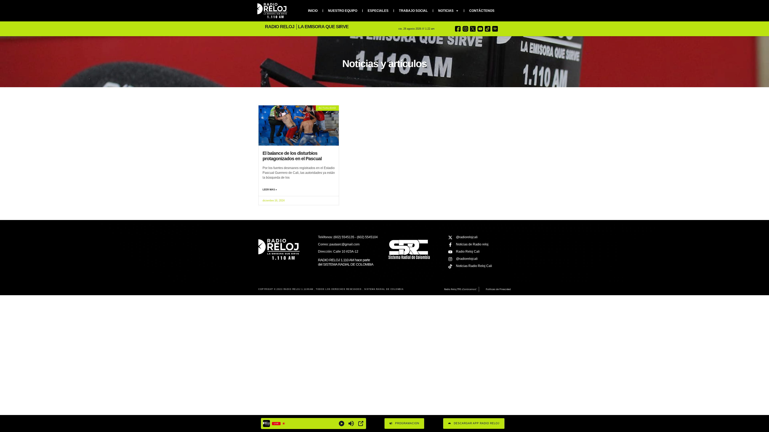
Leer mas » (270, 189)
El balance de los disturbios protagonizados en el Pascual (292, 156)
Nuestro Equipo (342, 10)
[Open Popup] (360, 423)
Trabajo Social (413, 10)
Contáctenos (481, 10)
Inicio (313, 10)
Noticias (446, 10)
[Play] (341, 423)
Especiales (378, 10)
